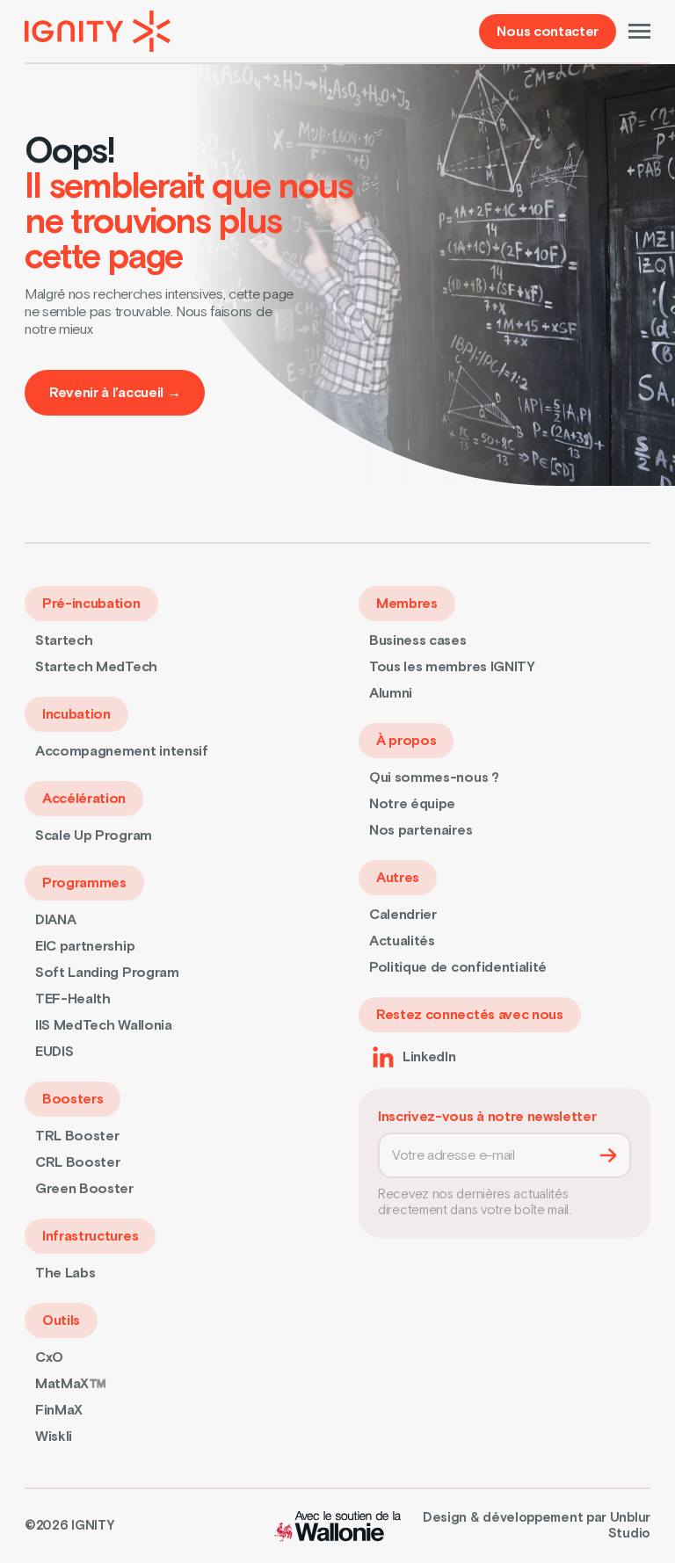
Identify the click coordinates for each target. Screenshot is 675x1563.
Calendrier (403, 914)
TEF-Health (73, 999)
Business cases (418, 640)
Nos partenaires (420, 830)
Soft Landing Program (107, 972)
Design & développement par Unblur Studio (536, 1526)
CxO (49, 1357)
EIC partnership (84, 946)
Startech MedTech (96, 667)
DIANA (55, 920)
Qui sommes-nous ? (434, 777)
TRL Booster (77, 1136)
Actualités (402, 941)
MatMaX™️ (70, 1384)
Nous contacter (548, 31)
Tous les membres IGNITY (452, 667)
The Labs (65, 1273)
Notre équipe (412, 804)
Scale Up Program (93, 835)
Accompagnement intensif (121, 751)
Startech (63, 640)
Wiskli (53, 1436)
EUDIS (54, 1051)
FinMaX (59, 1410)
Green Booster (84, 1189)
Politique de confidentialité (458, 967)
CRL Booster (77, 1162)
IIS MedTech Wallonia (103, 1025)
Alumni (390, 693)
